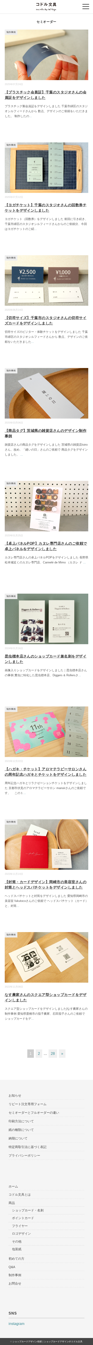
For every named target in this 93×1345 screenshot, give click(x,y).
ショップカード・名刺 (28, 1210)
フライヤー (20, 1226)
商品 (12, 1203)
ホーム (13, 1186)
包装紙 (16, 1249)
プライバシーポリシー (24, 1155)
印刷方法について (21, 1121)
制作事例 (11, 32)
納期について (18, 1138)
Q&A (12, 1267)
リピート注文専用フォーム (27, 1104)
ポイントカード (23, 1218)
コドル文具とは (20, 1194)
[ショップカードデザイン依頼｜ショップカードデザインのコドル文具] (46, 5)
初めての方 (16, 1258)
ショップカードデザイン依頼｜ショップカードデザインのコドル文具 (47, 1341)
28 (53, 1054)
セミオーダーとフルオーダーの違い (34, 1112)
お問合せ (15, 1283)
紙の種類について (21, 1130)
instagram (16, 1324)
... (30, 116)
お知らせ (15, 1095)
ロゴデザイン (21, 1233)
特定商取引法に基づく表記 (27, 1147)
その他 (16, 1241)
